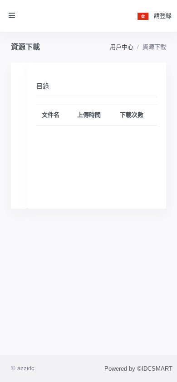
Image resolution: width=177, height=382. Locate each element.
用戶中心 (121, 46)
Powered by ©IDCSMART (138, 368)
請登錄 (163, 15)
